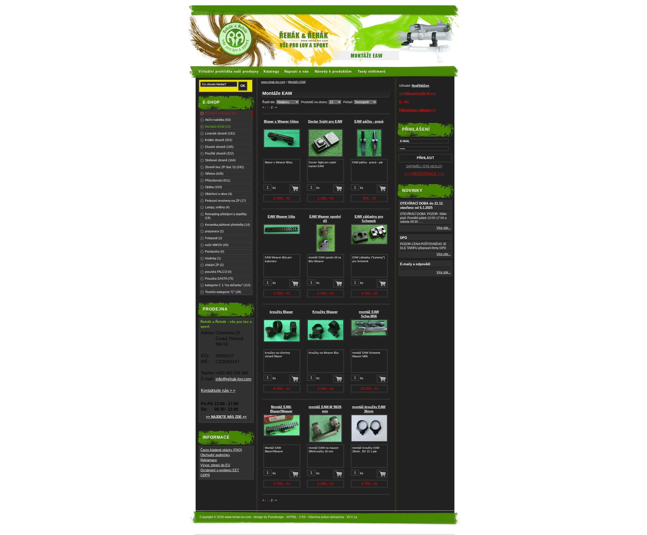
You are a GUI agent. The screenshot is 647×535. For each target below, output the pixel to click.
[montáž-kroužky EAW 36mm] (369, 441)
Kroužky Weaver (325, 312)
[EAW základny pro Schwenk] (369, 244)
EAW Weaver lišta (281, 216)
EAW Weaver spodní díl (325, 219)
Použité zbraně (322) (219, 153)
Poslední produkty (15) (220, 113)
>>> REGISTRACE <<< (424, 173)
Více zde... (443, 228)
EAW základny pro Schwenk (369, 219)
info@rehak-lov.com (233, 379)
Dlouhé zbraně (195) (219, 147)
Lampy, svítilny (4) (217, 207)
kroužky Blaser (281, 312)
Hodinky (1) (213, 258)
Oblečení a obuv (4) (218, 194)
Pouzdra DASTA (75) (219, 278)
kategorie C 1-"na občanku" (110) (227, 285)
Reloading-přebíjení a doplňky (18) (226, 216)
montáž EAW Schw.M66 (369, 314)
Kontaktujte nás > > (218, 390)
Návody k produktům (333, 71)
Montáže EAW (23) (218, 126)
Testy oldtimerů (372, 71)
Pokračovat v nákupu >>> (417, 110)
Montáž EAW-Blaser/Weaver (281, 409)
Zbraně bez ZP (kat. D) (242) (224, 167)
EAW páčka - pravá (368, 121)
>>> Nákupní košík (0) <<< (417, 93)
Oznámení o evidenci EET (219, 470)
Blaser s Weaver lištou (281, 121)
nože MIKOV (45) (216, 245)
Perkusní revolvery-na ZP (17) (225, 201)
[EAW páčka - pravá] (369, 156)
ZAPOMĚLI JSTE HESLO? (424, 166)
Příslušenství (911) (217, 180)
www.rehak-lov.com (273, 81)
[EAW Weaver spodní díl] (326, 251)
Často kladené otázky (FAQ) (221, 450)
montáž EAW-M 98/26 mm (325, 409)
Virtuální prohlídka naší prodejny (228, 71)
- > (275, 107)
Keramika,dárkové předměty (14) (227, 225)
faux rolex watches (264, 2)
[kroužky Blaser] (282, 341)
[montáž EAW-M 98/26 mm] (325, 441)
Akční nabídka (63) (218, 120)
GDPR (205, 475)
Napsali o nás (296, 71)
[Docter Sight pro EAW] (325, 156)
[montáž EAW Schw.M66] (369, 335)
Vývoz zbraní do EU (215, 465)
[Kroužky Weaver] (325, 340)
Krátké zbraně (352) (218, 140)
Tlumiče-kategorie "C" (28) (223, 292)
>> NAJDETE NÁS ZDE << (226, 417)
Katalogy (271, 71)
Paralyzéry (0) (214, 251)
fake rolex (389, 2)
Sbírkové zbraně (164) (220, 160)
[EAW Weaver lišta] (282, 233)
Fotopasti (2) (213, 238)
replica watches (296, 2)
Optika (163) (213, 187)
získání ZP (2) (214, 265)
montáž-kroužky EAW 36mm (368, 409)
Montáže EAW (297, 81)
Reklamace (208, 460)
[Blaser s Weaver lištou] (282, 147)
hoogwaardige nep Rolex (333, 2)
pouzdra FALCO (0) (218, 272)
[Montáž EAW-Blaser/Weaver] (282, 435)
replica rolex (368, 2)
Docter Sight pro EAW (325, 121)
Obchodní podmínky (215, 455)
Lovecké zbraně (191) (220, 133)
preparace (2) (214, 231)
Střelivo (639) (214, 173)
